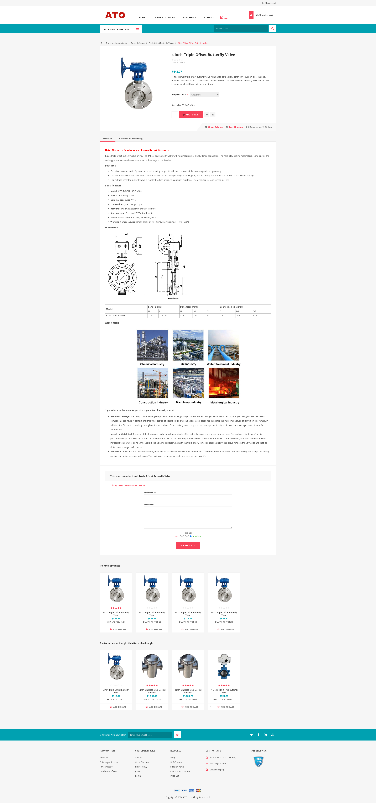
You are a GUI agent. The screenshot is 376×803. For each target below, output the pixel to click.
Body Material (179, 94)
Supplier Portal (177, 766)
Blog (172, 757)
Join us (138, 771)
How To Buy (189, 17)
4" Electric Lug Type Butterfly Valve (224, 691)
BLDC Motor (176, 762)
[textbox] (241, 28)
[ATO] (101, 43)
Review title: (150, 492)
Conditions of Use (108, 771)
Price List (174, 775)
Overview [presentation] (107, 138)
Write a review (178, 62)
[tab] (107, 138)
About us (104, 757)
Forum (138, 775)
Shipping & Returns (109, 762)
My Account (270, 3)
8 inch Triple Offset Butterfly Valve (224, 614)
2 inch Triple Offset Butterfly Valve (116, 614)
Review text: (150, 504)
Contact (209, 17)
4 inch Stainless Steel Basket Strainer (188, 691)
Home (142, 17)
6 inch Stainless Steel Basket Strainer (152, 691)
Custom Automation (180, 771)
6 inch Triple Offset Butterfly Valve (188, 614)
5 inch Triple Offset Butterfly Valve (152, 614)
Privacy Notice (107, 766)
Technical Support (164, 17)
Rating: (188, 532)
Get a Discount (142, 762)
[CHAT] (224, 17)
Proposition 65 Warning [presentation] (131, 138)
